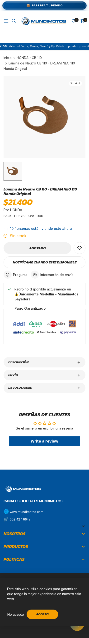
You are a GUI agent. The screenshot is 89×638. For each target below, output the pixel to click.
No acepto (15, 614)
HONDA (16, 210)
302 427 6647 (20, 519)
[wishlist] (74, 21)
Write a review (44, 441)
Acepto (42, 614)
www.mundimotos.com (26, 512)
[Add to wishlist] (79, 248)
